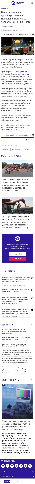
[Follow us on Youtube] (12, 466)
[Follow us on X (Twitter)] (7, 466)
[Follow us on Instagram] (16, 466)
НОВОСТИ (7, 325)
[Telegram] (18, 481)
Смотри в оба (10, 380)
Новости (4, 8)
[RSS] (25, 466)
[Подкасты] (30, 466)
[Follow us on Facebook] (3, 466)
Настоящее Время (7, 26)
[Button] (9, 34)
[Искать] (28, 481)
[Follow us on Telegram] (21, 466)
